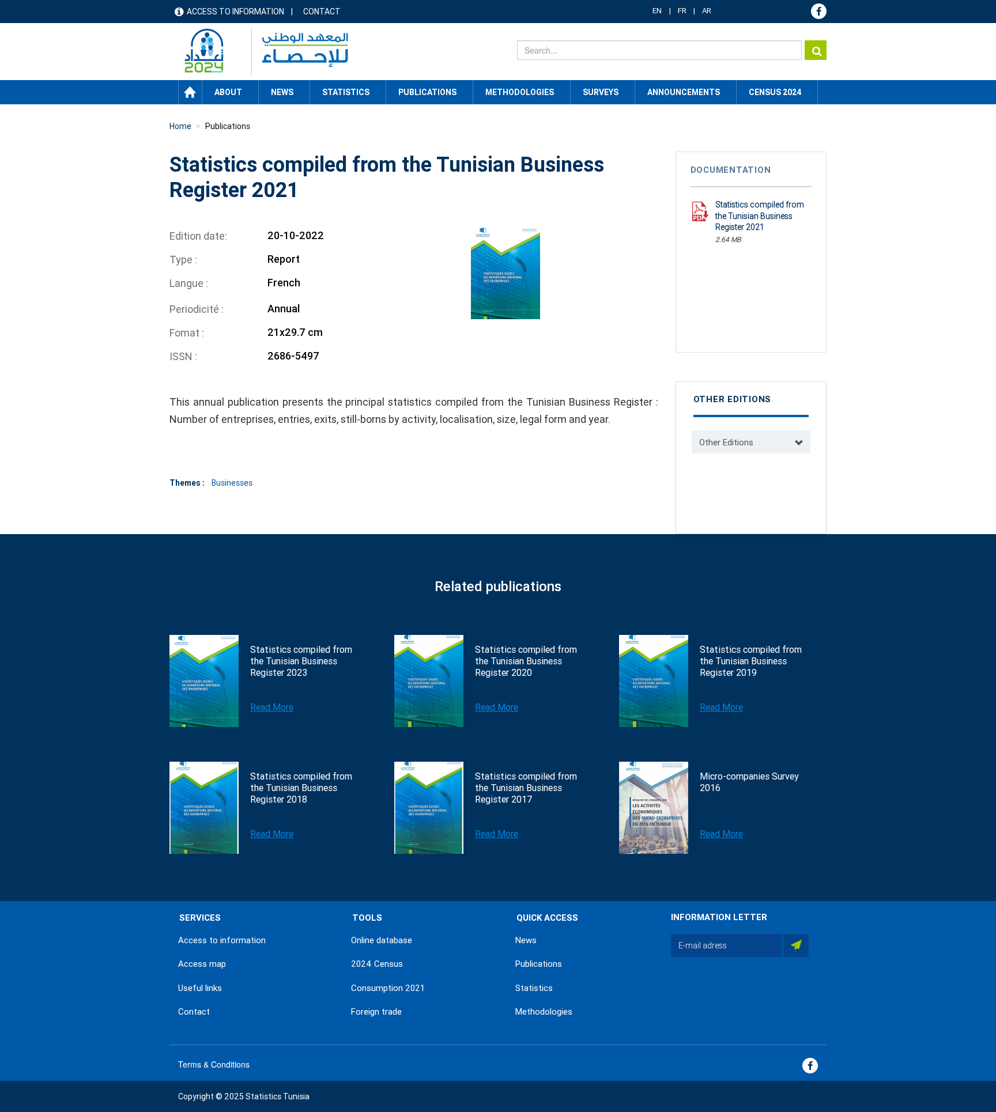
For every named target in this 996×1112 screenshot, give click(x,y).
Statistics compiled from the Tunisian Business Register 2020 (526, 661)
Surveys (600, 92)
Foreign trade (376, 1012)
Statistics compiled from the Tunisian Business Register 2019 (751, 661)
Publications (427, 92)
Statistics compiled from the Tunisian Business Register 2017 (526, 788)
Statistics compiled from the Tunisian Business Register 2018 (301, 788)
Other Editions (726, 442)
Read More (271, 707)
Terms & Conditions (214, 1064)
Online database (381, 940)
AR (706, 10)
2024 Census (377, 964)
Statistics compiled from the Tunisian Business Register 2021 (759, 216)
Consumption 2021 (388, 988)
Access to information (235, 11)
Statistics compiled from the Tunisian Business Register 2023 (301, 661)
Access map (202, 964)
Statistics (534, 988)
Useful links (200, 988)
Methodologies (543, 1012)
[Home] (260, 51)
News (526, 940)
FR (682, 10)
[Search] (816, 50)
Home (190, 92)
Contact (322, 11)
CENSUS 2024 (775, 92)
